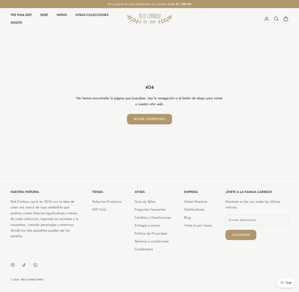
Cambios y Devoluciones (153, 217)
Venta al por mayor (198, 225)
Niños (62, 15)
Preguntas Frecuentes (150, 209)
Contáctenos (144, 249)
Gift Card (99, 209)
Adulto (16, 22)
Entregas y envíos (147, 225)
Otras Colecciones (92, 15)
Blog (187, 217)
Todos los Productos (106, 201)
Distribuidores (194, 209)
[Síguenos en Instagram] (13, 265)
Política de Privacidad (151, 233)
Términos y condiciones (152, 241)
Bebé (44, 15)
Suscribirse (241, 234)
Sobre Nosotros (195, 201)
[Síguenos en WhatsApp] (35, 265)
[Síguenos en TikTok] (24, 265)
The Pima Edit (21, 15)
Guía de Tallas (145, 201)
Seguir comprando (149, 119)
